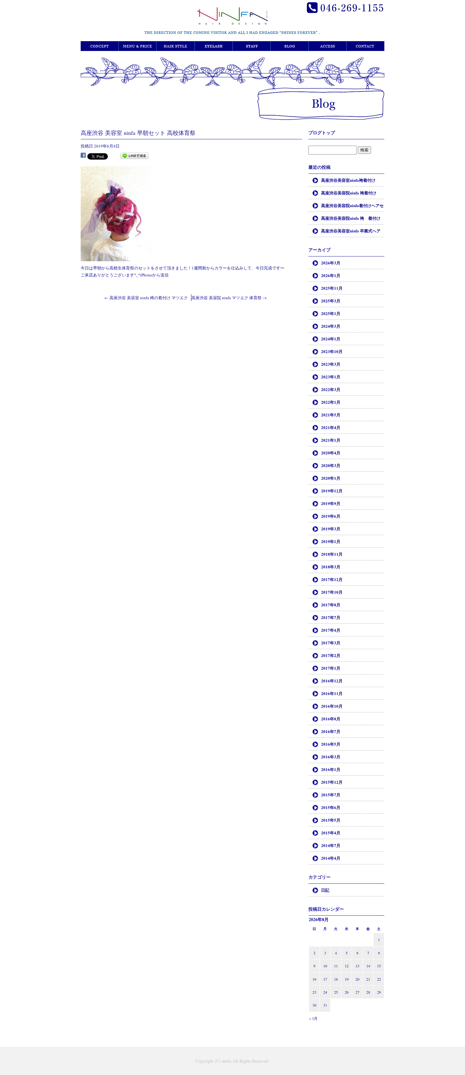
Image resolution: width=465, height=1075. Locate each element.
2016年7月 (330, 731)
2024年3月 (330, 326)
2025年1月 (330, 313)
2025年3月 (330, 301)
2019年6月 (330, 516)
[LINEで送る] (134, 156)
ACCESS (327, 46)
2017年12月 (332, 579)
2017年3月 (330, 643)
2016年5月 (330, 744)
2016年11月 (332, 693)
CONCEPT (100, 46)
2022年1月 (330, 402)
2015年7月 (330, 795)
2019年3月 (330, 529)
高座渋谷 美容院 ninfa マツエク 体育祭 (229, 297)
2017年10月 (332, 592)
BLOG (289, 46)
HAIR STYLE (176, 46)
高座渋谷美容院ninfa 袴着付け (348, 193)
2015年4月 (330, 833)
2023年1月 (330, 377)
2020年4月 (330, 453)
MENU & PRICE (138, 46)
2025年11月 (332, 288)
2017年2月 (330, 655)
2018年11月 (332, 554)
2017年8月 (330, 605)
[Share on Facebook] (83, 156)
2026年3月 (330, 263)
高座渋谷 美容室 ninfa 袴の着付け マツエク (146, 297)
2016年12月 (332, 681)
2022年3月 (330, 389)
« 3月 (313, 1018)
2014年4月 (330, 858)
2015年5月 (330, 820)
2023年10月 (332, 351)
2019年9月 (330, 503)
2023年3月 (330, 364)
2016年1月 (330, 769)
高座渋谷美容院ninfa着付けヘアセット (352, 207)
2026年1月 (330, 275)
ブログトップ (321, 132)
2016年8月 (330, 719)
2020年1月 (330, 478)
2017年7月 (330, 617)
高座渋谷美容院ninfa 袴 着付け (351, 218)
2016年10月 (332, 706)
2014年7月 (330, 845)
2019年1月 (330, 541)
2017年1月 (330, 668)
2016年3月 (330, 757)
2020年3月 (330, 465)
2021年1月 (330, 440)
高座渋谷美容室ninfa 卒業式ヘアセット (351, 232)
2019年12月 (332, 491)
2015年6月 (330, 807)
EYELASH (213, 46)
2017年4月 (330, 630)
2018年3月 (330, 567)
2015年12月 (332, 782)
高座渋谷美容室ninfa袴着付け (348, 180)
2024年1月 (330, 339)
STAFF (251, 46)
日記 (325, 890)
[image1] (116, 258)
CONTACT (365, 46)
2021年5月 (330, 415)
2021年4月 (330, 427)
